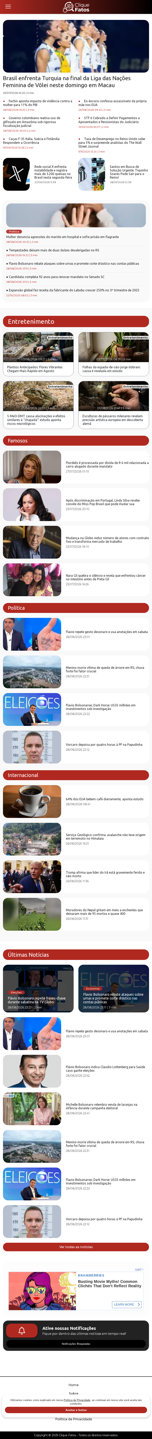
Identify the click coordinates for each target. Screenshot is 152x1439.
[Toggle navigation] (8, 7)
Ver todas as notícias (76, 1247)
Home (73, 1385)
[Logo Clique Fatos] (76, 7)
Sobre (73, 1393)
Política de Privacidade (73, 1419)
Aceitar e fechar (76, 1410)
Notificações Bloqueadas (76, 1343)
